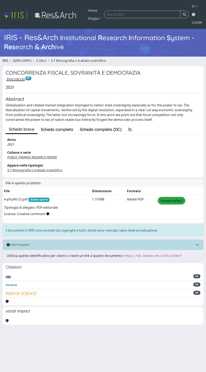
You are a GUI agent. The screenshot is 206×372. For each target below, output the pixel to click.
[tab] (130, 129)
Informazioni (19, 245)
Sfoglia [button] (93, 18)
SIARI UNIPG (22, 60)
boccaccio (15, 78)
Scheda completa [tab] (57, 129)
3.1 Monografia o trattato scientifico (78, 60)
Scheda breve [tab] (21, 129)
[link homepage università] (56, 14)
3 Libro (41, 60)
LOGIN (197, 22)
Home (92, 10)
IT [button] (193, 6)
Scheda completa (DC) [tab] (101, 129)
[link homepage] (14, 14)
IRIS (5, 60)
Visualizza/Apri (171, 200)
